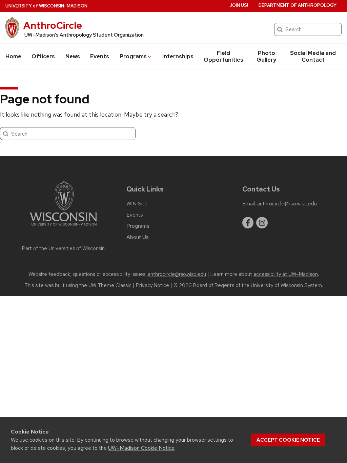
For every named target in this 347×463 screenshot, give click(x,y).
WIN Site (136, 203)
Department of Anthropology (297, 5)
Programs (133, 56)
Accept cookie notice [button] (288, 440)
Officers (43, 56)
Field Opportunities (223, 56)
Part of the (63, 248)
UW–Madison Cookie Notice (141, 447)
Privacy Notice (152, 285)
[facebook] (248, 222)
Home (13, 56)
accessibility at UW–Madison (285, 274)
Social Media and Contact (313, 56)
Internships (177, 56)
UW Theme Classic (109, 285)
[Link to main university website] (63, 226)
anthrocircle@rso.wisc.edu (287, 203)
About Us (137, 237)
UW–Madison (46, 6)
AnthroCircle (52, 25)
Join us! (238, 5)
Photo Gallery (266, 56)
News (72, 56)
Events (99, 56)
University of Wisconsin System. (287, 285)
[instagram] (262, 222)
